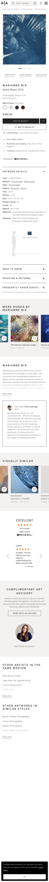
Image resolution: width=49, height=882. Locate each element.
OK (24, 877)
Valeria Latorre (20, 498)
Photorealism (14, 185)
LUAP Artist (8, 689)
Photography (27, 9)
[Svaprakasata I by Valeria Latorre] (24, 479)
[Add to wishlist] (34, 338)
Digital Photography (12, 726)
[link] (34, 3)
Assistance (10, 75)
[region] (24, 556)
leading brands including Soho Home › (30, 151)
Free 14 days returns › (15, 139)
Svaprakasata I (16, 496)
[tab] (24, 171)
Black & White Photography (16, 716)
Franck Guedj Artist (12, 685)
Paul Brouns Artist (11, 676)
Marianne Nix (15, 85)
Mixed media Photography (15, 730)
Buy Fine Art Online (11, 9)
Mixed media (29, 181)
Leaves (24, 188)
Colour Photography (12, 721)
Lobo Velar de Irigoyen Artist (16, 680)
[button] (46, 3)
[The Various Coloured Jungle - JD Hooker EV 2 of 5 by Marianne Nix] (24, 328)
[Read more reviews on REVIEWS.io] (24, 535)
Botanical (15, 188)
